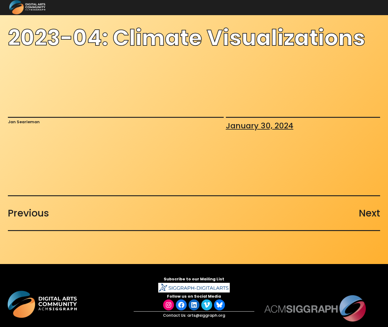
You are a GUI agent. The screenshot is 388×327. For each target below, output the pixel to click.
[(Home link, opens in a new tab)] (43, 304)
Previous (28, 213)
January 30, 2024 (259, 125)
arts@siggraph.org (206, 315)
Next (369, 213)
